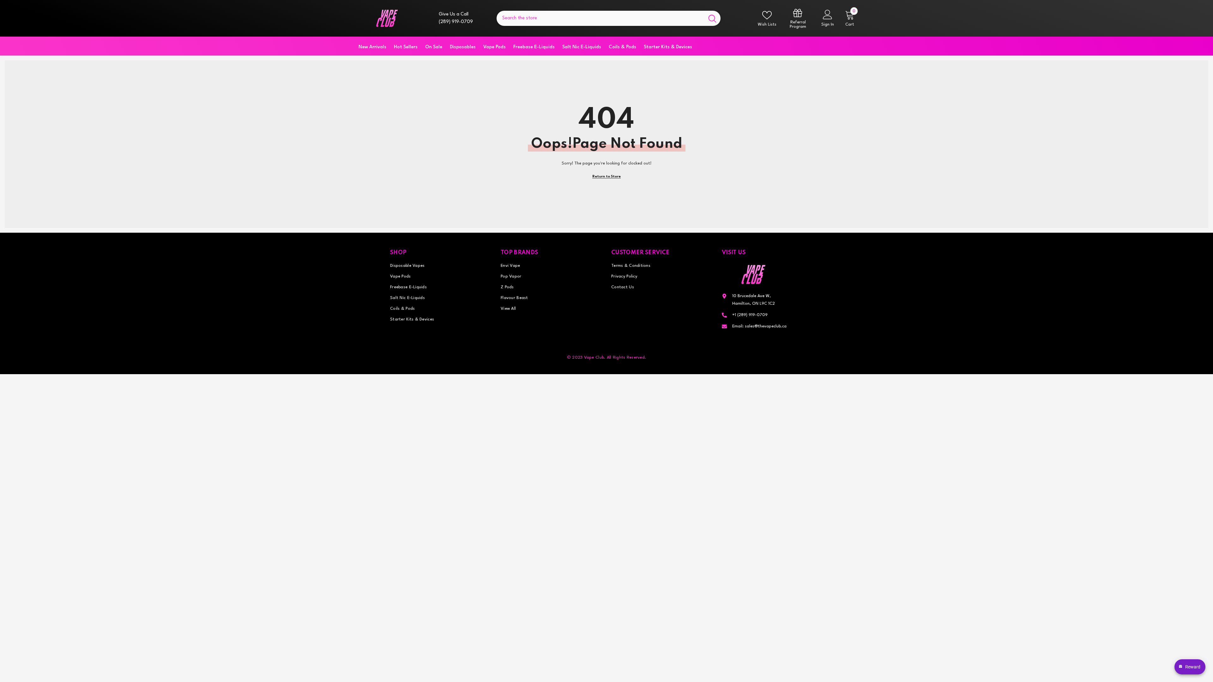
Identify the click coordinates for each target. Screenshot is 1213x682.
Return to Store (606, 176)
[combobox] (600, 18)
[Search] (609, 18)
